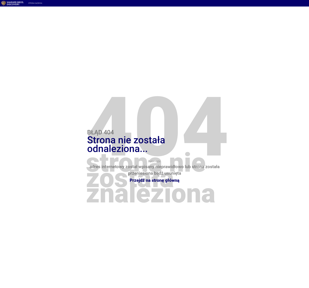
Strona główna (35, 3)
